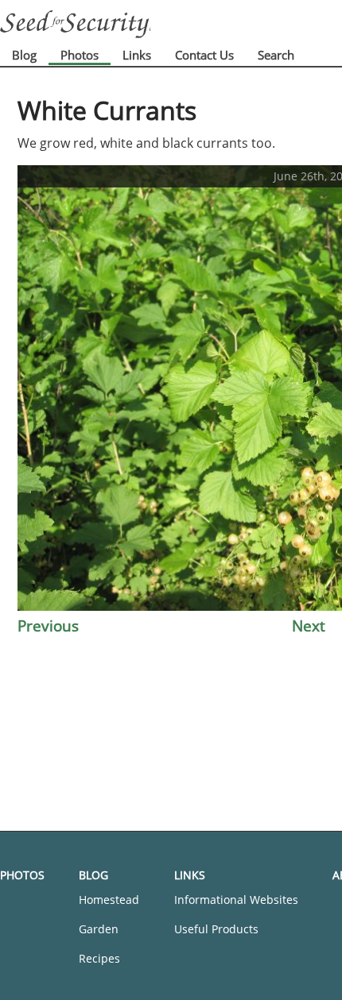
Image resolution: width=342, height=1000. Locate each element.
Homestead (109, 899)
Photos (79, 55)
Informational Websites (236, 899)
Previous (48, 625)
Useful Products (216, 928)
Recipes (99, 958)
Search (276, 55)
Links (136, 55)
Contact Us (204, 55)
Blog (24, 55)
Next (308, 625)
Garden (99, 928)
